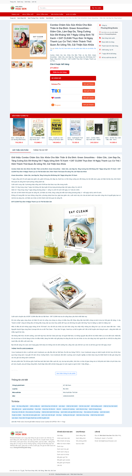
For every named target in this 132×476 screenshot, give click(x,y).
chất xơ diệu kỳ (35, 406)
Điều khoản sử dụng (63, 441)
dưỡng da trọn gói (69, 415)
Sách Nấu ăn (49, 18)
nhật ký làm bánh (71, 406)
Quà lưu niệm (71, 14)
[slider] (14, 64)
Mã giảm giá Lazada (63, 460)
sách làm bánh (104, 412)
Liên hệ (34, 2)
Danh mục (20, 2)
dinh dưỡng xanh (96, 406)
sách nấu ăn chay (81, 409)
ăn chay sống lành (22, 406)
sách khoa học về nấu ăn (49, 406)
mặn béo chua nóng (82, 415)
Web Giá (47, 470)
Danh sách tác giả (63, 449)
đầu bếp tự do (16, 409)
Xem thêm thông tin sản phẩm (66, 373)
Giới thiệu (27, 2)
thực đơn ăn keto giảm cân (31, 415)
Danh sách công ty (63, 452)
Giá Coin (53, 470)
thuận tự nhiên (16, 415)
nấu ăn (59, 409)
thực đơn (38, 409)
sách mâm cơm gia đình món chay (71, 412)
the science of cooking (91, 412)
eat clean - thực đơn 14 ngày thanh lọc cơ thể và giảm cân (30, 418)
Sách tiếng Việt (21, 18)
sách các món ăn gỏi (48, 415)
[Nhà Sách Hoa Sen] (19, 433)
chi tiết (40, 150)
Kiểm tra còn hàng (59, 72)
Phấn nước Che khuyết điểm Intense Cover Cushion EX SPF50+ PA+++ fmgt (41, 421)
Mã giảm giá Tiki (62, 457)
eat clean (62, 406)
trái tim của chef (84, 406)
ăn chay (58, 415)
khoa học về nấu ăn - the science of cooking (26, 412)
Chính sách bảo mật (63, 438)
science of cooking (69, 409)
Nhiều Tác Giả (59, 48)
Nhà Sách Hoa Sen (77, 474)
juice (13, 406)
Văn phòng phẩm (57, 14)
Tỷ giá (22, 470)
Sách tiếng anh (42, 14)
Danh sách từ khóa (63, 454)
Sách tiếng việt (28, 14)
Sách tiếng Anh (81, 438)
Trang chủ (13, 2)
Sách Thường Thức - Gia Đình (36, 18)
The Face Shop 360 (31, 470)
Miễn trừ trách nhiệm (63, 443)
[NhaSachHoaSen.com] (18, 8)
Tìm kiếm (97, 8)
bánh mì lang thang (95, 409)
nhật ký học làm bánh (110, 406)
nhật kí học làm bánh (97, 415)
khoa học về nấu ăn (49, 409)
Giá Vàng (41, 470)
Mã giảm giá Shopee (63, 462)
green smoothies (28, 409)
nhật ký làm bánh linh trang (50, 412)
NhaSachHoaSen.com (62, 474)
